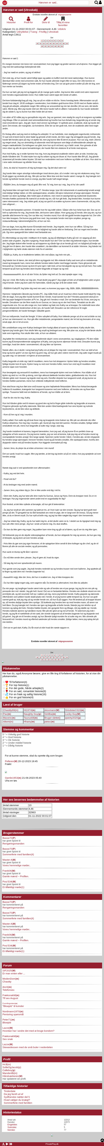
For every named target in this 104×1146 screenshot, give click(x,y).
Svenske (11, 1127)
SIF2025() (9, 970)
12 (44, 43)
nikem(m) (8, 721)
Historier (11, 22)
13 (47, 43)
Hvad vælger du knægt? (17, 1099)
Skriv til (46, 22)
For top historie (15, 685)
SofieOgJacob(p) (12, 1067)
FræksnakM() (11, 995)
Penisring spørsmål (13, 1014)
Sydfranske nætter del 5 (17, 1097)
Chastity (7, 981)
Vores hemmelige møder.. (16, 865)
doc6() (7, 987)
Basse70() (9, 838)
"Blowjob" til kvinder (13, 1006)
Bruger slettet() (52, 717)
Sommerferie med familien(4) (18, 854)
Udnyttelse (22, 31)
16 (57, 43)
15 (53, 43)
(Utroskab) (31, 9)
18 (63, 43)
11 (40, 43)
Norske (11, 1130)
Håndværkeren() (12, 1076)
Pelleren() (11, 761)
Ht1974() (29, 710)
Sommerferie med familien (18, 1102)
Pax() (7, 714)
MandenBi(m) (10, 1073)
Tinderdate (9, 1091)
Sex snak (8, 1039)
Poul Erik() (9, 881)
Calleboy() (9, 1070)
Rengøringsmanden (13, 843)
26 (62, 46)
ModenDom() (11, 978)
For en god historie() (19, 697)
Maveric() (9, 717)
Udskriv (62, 29)
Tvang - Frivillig (38, 31)
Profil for (28, 22)
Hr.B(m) (7, 1064)
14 (50, 43)
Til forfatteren (14, 682)
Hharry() (29, 721)
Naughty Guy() (32, 714)
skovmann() (51, 710)
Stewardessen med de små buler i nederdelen (28, 1047)
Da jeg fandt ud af (13, 1094)
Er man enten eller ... (14, 973)
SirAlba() (50, 714)
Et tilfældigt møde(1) (13, 887)
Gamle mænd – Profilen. (16, 876)
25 (58, 46)
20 (42, 46)
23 (52, 46)
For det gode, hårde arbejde (23, 688)
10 (37, 43)
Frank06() (9, 870)
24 (55, 46)
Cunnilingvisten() (10, 1003)
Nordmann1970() (13, 1011)
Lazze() (8, 1027)
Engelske (12, 1124)
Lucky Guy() (72, 714)
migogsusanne (64, 15)
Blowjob (7, 1022)
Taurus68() (31, 717)
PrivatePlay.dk (52, 1144)
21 (45, 46)
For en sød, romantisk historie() (25, 694)
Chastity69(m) (10, 710)
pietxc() (49, 721)
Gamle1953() (13, 777)
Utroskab (53, 31)
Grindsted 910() (74, 710)
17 (60, 43)
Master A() (9, 859)
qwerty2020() (73, 717)
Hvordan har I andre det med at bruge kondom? (28, 1030)
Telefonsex (8, 989)
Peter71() (9, 1019)
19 (67, 43)
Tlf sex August (10, 998)
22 (48, 46)
